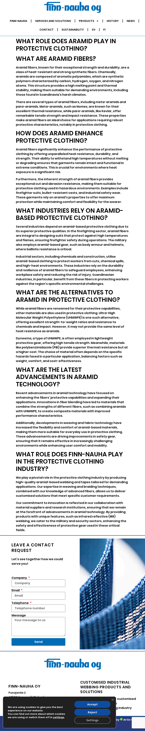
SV (93, 30)
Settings (92, 720)
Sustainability (73, 30)
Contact (46, 30)
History (113, 21)
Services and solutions (53, 21)
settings (58, 717)
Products (86, 21)
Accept (92, 704)
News (131, 21)
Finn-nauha (18, 21)
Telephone (20, 603)
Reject (92, 712)
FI (104, 30)
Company (20, 577)
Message (19, 615)
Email (16, 590)
